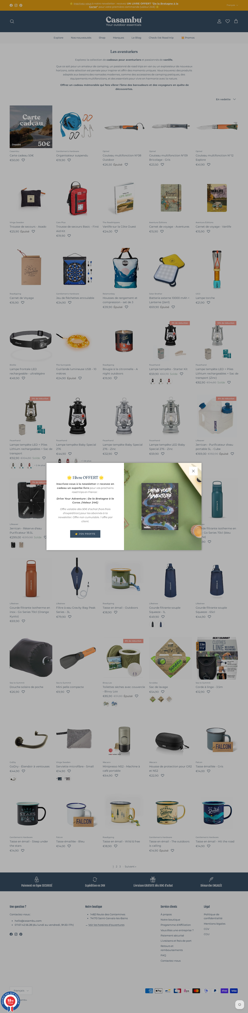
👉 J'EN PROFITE (85, 533)
